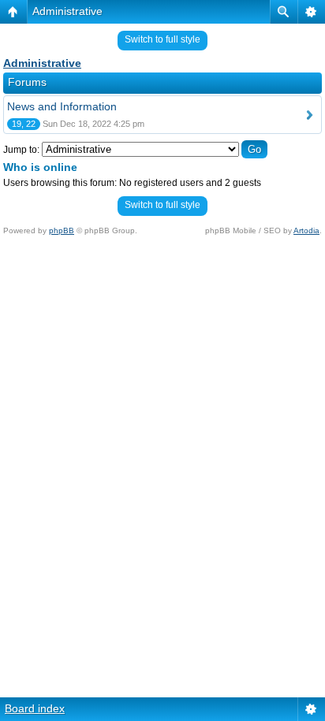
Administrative (67, 11)
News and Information (62, 106)
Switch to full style (162, 39)
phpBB (61, 230)
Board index (35, 708)
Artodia (306, 230)
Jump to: (21, 149)
